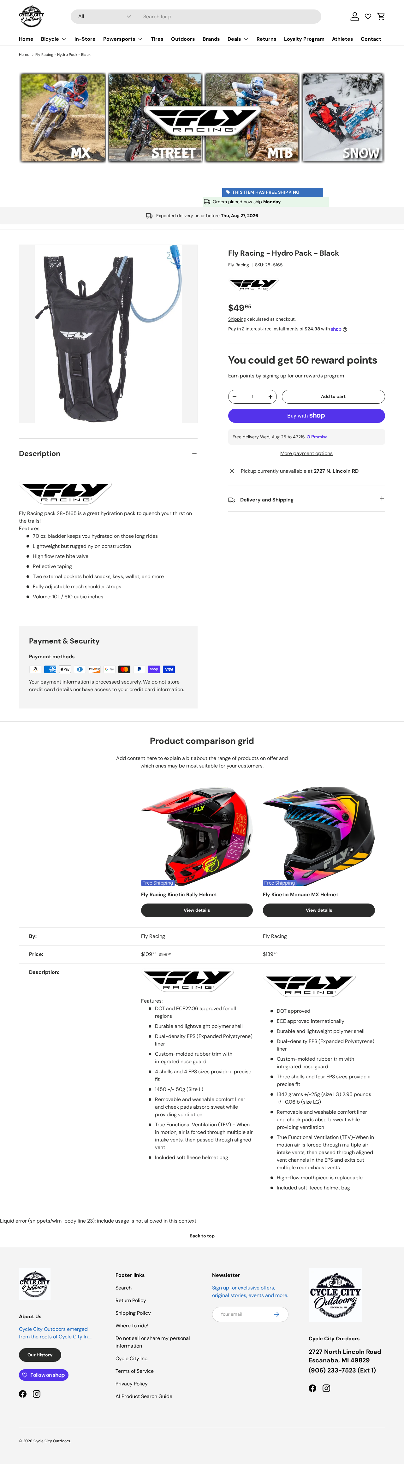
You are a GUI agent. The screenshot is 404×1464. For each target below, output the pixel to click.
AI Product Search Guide (144, 1396)
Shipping (237, 319)
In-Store (85, 39)
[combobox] (196, 16)
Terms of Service (135, 1371)
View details (197, 910)
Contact (371, 39)
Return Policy (131, 1300)
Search (124, 1287)
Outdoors (183, 39)
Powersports (119, 39)
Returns (266, 39)
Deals (234, 39)
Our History (40, 1355)
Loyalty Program (304, 39)
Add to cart (333, 396)
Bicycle (50, 39)
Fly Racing (238, 265)
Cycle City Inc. (132, 1358)
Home (26, 39)
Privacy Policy (132, 1383)
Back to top (202, 1236)
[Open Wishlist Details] (368, 16)
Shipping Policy (133, 1313)
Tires (157, 39)
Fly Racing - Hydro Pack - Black (63, 54)
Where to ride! (132, 1325)
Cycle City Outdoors (51, 1440)
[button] (381, 16)
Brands (211, 39)
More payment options (306, 453)
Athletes (342, 39)
